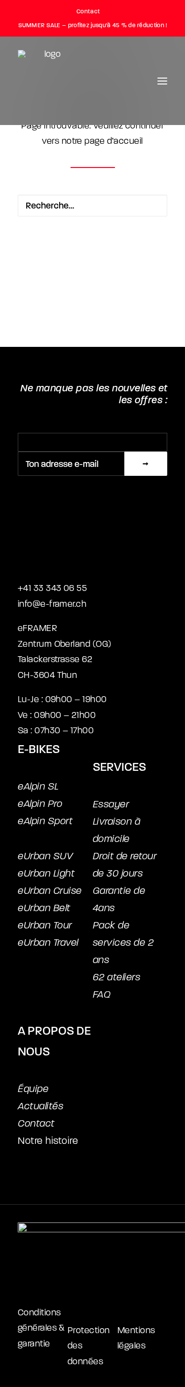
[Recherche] (92, 205)
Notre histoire (48, 1140)
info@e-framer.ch (52, 604)
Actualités (40, 1106)
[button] (162, 81)
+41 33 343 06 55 (52, 588)
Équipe (33, 1088)
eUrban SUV (45, 856)
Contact (88, 11)
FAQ (102, 994)
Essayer (111, 804)
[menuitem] (93, 11)
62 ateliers (117, 977)
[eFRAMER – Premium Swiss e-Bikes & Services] (48, 81)
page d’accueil (113, 141)
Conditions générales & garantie (41, 1328)
